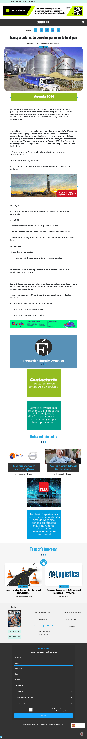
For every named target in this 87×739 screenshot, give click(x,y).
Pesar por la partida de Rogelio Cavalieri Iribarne (63, 467)
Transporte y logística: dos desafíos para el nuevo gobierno (23, 591)
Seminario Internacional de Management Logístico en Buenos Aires (64, 591)
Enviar (43, 716)
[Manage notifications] (81, 734)
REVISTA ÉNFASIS (28, 724)
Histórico (23, 586)
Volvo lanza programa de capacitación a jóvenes (24, 467)
